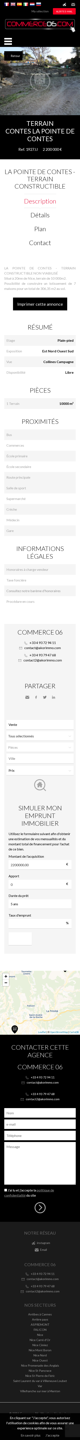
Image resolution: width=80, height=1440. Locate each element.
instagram (64, 4)
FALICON (40, 1329)
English (13, 4)
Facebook (36, 697)
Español (19, 4)
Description (40, 201)
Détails (40, 215)
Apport (14, 876)
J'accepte (52, 1435)
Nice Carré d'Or (40, 1340)
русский (38, 4)
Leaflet (42, 1032)
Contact (40, 242)
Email (73, 4)
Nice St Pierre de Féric (40, 1376)
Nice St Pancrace (40, 1370)
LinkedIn (53, 697)
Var (40, 1386)
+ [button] (5, 976)
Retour (15, 56)
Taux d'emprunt (20, 915)
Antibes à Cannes (40, 1314)
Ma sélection (40, 11)
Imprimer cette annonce (40, 304)
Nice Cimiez (40, 1345)
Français (6, 4)
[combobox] (40, 758)
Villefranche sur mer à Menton (40, 1391)
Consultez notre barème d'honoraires (33, 591)
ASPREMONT (40, 1324)
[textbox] (41, 758)
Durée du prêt (19, 896)
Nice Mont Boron (40, 1350)
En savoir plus (31, 1435)
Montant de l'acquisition (26, 856)
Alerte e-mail (64, 11)
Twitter (44, 697)
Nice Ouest (40, 1360)
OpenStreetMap (59, 1032)
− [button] (5, 982)
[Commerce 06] (40, 31)
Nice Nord (40, 1355)
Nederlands (32, 4)
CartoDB (74, 1032)
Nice (40, 1335)
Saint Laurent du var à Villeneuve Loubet (40, 1381)
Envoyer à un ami (27, 697)
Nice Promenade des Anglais (40, 1365)
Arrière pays (40, 1319)
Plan (40, 228)
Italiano (25, 4)
